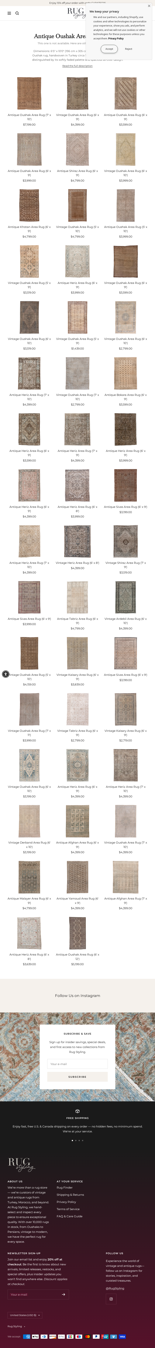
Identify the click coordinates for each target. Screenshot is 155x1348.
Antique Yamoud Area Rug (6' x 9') (77, 901)
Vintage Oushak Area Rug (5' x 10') (77, 229)
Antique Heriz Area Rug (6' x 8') (77, 509)
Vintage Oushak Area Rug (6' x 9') (77, 117)
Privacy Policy (66, 1202)
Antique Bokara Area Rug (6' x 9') (126, 397)
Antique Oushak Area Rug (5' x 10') (125, 229)
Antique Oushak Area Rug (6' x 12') (77, 957)
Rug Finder (65, 1187)
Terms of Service (68, 1209)
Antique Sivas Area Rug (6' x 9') (125, 507)
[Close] (149, 6)
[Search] (17, 13)
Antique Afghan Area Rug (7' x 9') (125, 901)
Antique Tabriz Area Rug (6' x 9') (77, 621)
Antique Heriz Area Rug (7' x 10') (29, 397)
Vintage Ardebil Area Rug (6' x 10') (126, 621)
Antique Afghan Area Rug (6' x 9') (77, 845)
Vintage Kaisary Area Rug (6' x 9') (78, 677)
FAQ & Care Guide (69, 1216)
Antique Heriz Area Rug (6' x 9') (77, 285)
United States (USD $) (23, 1315)
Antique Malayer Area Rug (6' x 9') (29, 901)
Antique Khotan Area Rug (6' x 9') (29, 229)
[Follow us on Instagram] (111, 1299)
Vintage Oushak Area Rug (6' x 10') (125, 173)
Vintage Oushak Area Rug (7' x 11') (29, 733)
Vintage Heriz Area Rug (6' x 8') (77, 563)
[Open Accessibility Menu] (5, 674)
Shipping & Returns (70, 1194)
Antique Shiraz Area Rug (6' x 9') (77, 173)
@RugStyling (115, 1288)
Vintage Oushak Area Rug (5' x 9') (29, 285)
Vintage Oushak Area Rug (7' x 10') (77, 397)
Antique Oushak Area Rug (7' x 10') (29, 117)
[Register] (63, 1294)
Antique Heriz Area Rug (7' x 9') (77, 453)
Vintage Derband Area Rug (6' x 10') (29, 845)
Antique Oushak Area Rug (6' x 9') (125, 117)
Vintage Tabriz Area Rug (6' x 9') (77, 733)
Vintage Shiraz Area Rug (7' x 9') (125, 565)
